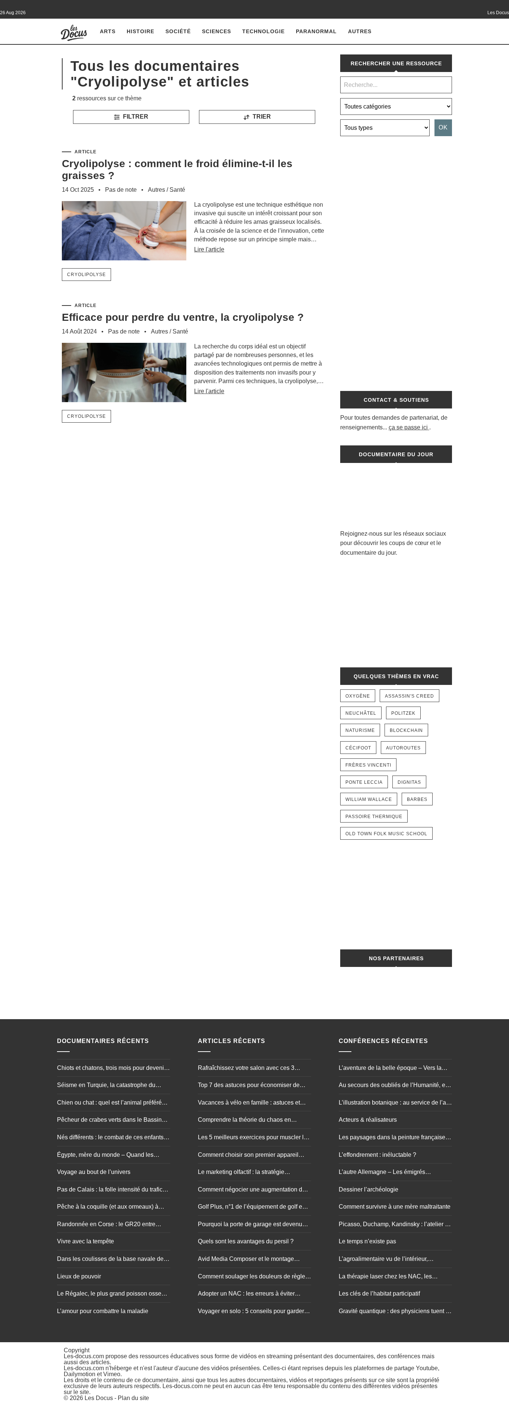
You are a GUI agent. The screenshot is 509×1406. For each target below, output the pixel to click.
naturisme (360, 730)
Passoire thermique (373, 816)
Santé (177, 190)
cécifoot (358, 748)
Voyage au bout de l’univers (93, 1172)
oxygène (357, 696)
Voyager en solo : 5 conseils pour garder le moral (254, 1312)
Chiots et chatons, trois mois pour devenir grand (111, 1069)
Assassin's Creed (409, 696)
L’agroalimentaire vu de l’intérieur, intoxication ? (383, 1260)
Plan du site (133, 1398)
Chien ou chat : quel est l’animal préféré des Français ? (109, 1103)
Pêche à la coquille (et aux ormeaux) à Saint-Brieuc (107, 1207)
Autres (360, 31)
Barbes (417, 799)
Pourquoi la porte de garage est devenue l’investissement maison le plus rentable (252, 1225)
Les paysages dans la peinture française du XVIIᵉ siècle (392, 1138)
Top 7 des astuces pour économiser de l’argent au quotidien (249, 1086)
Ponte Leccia (364, 782)
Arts (108, 31)
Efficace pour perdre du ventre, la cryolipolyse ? (183, 317)
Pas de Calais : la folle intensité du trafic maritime (109, 1190)
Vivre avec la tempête (85, 1241)
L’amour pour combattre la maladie (102, 1311)
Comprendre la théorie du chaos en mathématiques (244, 1121)
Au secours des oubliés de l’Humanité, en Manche (394, 1086)
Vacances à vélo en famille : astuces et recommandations (249, 1103)
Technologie (263, 31)
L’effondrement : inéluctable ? (377, 1155)
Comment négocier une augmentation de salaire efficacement (252, 1190)
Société (178, 31)
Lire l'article (209, 249)
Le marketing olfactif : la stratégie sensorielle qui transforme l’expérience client (249, 1173)
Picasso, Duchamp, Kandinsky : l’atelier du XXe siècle (395, 1225)
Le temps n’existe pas (367, 1241)
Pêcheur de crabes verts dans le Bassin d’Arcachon (109, 1121)
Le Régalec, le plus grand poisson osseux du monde (112, 1294)
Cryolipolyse (86, 274)
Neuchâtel (360, 713)
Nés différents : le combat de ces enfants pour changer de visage (110, 1138)
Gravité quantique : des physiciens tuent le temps (394, 1312)
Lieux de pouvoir (79, 1276)
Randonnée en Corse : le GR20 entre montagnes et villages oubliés (106, 1225)
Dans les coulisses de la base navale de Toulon (110, 1260)
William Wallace (368, 799)
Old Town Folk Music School (386, 833)
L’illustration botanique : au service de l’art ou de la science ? (394, 1103)
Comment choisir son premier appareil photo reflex (248, 1156)
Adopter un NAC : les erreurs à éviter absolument (246, 1294)
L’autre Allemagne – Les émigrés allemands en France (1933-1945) (384, 1173)
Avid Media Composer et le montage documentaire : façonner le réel (246, 1260)
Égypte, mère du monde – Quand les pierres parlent (105, 1156)
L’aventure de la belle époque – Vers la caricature (390, 1069)
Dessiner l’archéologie (368, 1189)
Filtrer (134, 116)
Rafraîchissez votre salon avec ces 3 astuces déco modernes (246, 1069)
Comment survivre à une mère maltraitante (394, 1206)
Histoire (140, 31)
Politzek (403, 713)
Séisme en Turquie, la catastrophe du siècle (106, 1086)
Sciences (216, 31)
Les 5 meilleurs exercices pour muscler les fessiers (254, 1138)
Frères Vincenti (368, 765)
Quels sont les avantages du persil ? (246, 1241)
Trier (261, 116)
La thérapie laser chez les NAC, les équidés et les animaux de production (388, 1277)
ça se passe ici (408, 427)
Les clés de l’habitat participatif (379, 1293)
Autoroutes (403, 748)
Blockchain (406, 730)
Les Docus (99, 1398)
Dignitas (409, 782)
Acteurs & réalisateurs (368, 1120)
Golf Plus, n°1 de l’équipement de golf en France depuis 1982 (252, 1207)
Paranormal (316, 31)
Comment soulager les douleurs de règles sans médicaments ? (253, 1277)
